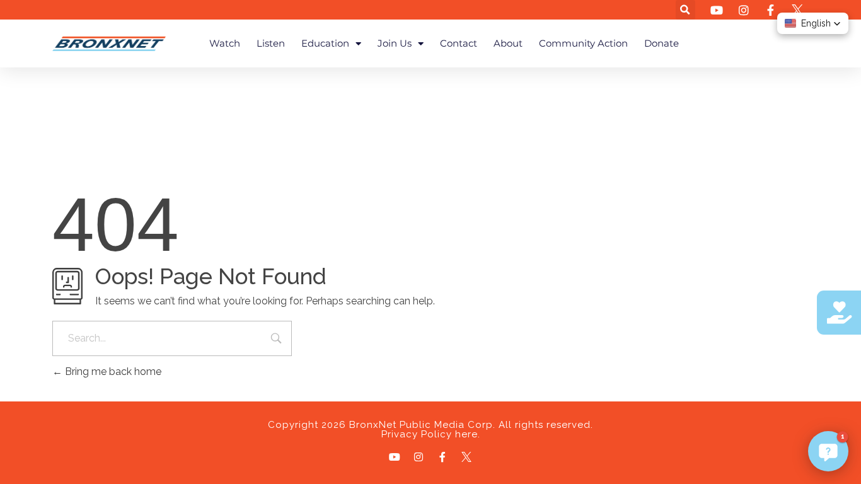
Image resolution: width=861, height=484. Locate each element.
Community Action (583, 43)
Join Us (395, 43)
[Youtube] (395, 457)
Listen (271, 43)
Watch (224, 43)
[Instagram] (418, 457)
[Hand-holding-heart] (839, 313)
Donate (661, 43)
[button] (685, 10)
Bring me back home (111, 371)
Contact (458, 43)
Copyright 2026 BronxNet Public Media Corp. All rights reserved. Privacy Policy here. (430, 429)
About (508, 43)
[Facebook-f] (442, 457)
